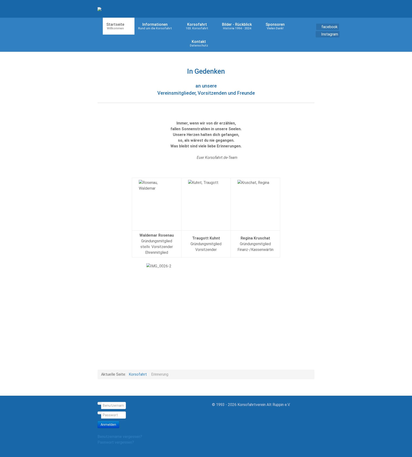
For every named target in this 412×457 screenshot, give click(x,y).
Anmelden (108, 424)
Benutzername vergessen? (120, 436)
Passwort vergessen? (116, 442)
